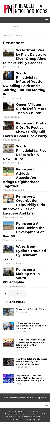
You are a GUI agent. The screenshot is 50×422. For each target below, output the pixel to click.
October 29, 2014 (11, 117)
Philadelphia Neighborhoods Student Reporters (24, 398)
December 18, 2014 (11, 98)
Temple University (33, 419)
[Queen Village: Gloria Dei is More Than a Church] (8, 106)
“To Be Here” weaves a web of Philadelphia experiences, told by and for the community (31, 344)
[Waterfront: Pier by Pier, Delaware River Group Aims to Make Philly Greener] (8, 52)
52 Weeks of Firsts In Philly (30, 309)
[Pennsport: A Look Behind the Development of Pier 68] (8, 225)
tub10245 (20, 190)
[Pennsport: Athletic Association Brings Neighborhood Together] (8, 171)
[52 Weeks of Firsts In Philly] (8, 312)
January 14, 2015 (11, 67)
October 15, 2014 (11, 163)
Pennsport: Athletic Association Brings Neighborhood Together (21, 177)
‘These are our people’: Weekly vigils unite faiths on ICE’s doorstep (31, 326)
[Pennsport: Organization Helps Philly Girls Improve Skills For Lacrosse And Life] (8, 198)
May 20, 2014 (9, 263)
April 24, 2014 (10, 286)
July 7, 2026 (22, 332)
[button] (46, 20)
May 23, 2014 (9, 240)
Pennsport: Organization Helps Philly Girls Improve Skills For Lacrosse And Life (24, 205)
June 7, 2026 (22, 367)
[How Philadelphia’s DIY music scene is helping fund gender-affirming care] (8, 362)
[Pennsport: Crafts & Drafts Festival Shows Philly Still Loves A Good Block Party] (8, 125)
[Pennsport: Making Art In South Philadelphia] (8, 271)
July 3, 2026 (22, 351)
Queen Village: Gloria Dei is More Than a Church (31, 109)
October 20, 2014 (11, 140)
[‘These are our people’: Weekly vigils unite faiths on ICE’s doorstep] (8, 326)
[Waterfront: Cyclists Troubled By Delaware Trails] (8, 249)
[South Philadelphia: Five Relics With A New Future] (8, 148)
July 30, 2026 (22, 312)
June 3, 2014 (9, 190)
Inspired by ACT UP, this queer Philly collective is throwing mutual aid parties (31, 378)
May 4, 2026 (22, 384)
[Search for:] (25, 26)
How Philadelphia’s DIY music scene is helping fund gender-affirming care (31, 361)
